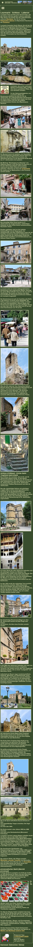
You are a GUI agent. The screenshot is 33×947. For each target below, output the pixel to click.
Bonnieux (10, 19)
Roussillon (27, 862)
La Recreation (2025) (21, 936)
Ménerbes (3, 860)
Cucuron (17, 860)
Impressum (4, 945)
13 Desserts (26, 168)
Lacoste (11, 860)
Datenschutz (13, 945)
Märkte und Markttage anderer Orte (12, 930)
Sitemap (21, 945)
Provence (6, 22)
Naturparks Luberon (7, 20)
